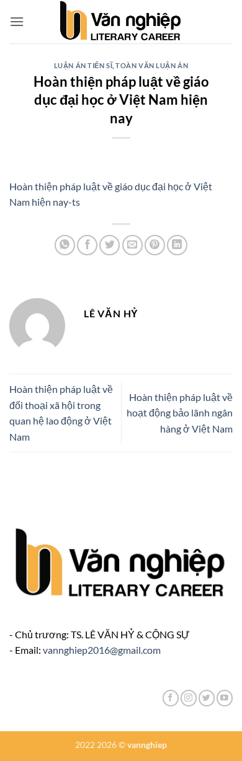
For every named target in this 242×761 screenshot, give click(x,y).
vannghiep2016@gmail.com (102, 650)
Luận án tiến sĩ (83, 65)
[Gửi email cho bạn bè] (132, 245)
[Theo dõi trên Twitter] (207, 698)
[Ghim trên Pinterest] (155, 245)
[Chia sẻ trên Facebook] (87, 245)
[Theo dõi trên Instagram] (189, 698)
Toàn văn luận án (151, 65)
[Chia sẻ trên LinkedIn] (177, 245)
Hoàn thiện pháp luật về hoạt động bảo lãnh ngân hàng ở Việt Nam (180, 412)
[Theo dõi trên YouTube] (225, 698)
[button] (16, 21)
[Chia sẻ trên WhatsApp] (65, 245)
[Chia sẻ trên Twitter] (109, 245)
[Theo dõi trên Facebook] (171, 698)
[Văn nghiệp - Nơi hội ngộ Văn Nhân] (121, 21)
